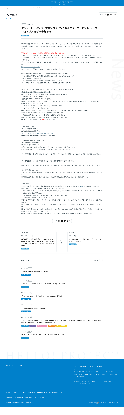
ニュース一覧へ (62, 242)
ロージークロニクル (101, 374)
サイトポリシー (28, 397)
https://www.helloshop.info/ (30, 67)
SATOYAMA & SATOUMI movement (14, 402)
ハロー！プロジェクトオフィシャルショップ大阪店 (37, 133)
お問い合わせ (9, 397)
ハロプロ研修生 (113, 374)
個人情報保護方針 (19, 397)
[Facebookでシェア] (108, 15)
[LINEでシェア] (111, 15)
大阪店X (80, 186)
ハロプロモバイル (41, 392)
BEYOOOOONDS (78, 374)
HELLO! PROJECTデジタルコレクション (58, 392)
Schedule (83, 366)
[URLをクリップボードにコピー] (115, 15)
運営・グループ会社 (39, 397)
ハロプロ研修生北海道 (80, 376)
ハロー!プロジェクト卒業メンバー (82, 384)
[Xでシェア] (105, 14)
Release (99, 366)
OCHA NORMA (89, 374)
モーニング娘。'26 (79, 372)
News (91, 366)
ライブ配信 (30, 392)
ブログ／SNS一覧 (107, 381)
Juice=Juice (99, 372)
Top (75, 366)
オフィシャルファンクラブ (80, 381)
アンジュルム (89, 372)
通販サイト (95, 381)
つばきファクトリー (110, 372)
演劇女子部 (28, 402)
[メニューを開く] (120, 3)
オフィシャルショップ (19, 392)
